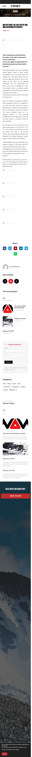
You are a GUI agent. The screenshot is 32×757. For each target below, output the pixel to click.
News (11, 14)
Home (7, 14)
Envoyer (9, 362)
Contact (5, 389)
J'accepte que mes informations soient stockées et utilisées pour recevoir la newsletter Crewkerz (15, 356)
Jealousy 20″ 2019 (19, 318)
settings (17, 749)
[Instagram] (16, 281)
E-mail (6, 348)
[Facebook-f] (5, 281)
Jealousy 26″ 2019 (8, 331)
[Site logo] (15, 6)
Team (18, 383)
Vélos (4, 383)
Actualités (15, 386)
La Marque (6, 386)
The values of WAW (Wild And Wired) (14, 433)
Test (4, 298)
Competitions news (20, 14)
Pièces (9, 383)
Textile (14, 383)
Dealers (23, 386)
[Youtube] (10, 281)
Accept (4, 754)
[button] (4, 248)
